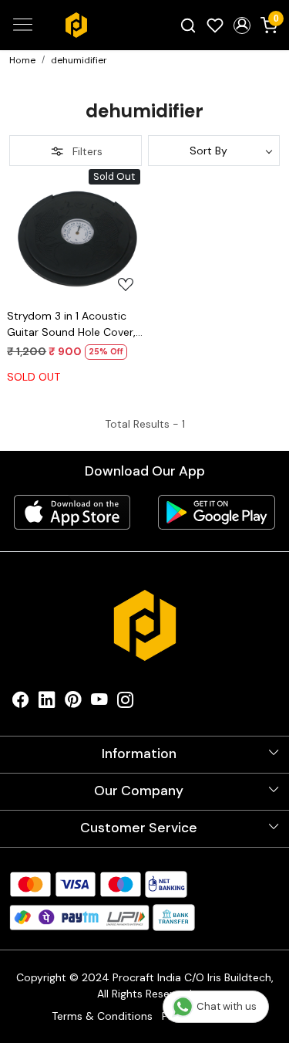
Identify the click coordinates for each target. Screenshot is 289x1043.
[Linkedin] (47, 703)
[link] (188, 24)
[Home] (76, 24)
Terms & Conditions (102, 1016)
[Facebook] (20, 703)
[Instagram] (125, 703)
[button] (241, 25)
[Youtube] (99, 703)
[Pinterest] (73, 703)
